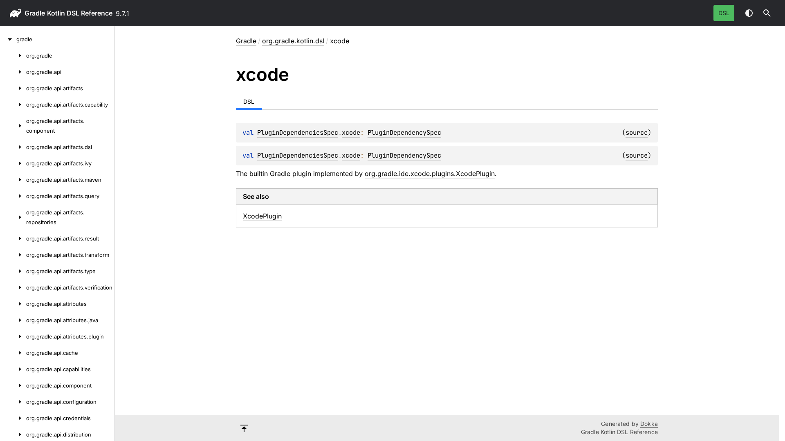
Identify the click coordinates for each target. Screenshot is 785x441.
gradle (35, 13)
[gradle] (8, 39)
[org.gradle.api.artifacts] (13, 88)
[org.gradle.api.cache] (13, 353)
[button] (767, 13)
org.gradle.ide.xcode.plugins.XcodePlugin (430, 173)
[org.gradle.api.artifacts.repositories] (13, 217)
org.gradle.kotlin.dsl (293, 41)
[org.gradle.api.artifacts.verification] (13, 287)
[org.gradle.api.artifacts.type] (13, 271)
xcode (351, 132)
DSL (723, 12)
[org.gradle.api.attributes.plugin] (13, 336)
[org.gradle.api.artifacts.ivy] (13, 163)
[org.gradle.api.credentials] (13, 418)
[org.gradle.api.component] (13, 385)
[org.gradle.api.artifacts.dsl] (13, 147)
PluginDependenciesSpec (297, 132)
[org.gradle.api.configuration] (13, 402)
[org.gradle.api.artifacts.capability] (13, 104)
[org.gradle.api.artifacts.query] (13, 196)
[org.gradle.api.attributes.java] (13, 320)
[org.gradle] (13, 55)
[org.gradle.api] (13, 72)
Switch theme (749, 13)
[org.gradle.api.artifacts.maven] (13, 180)
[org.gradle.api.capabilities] (13, 369)
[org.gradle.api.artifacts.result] (13, 238)
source (637, 132)
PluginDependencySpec (404, 132)
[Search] (767, 13)
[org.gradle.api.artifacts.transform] (13, 255)
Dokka (649, 423)
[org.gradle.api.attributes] (13, 304)
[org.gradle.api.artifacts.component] (13, 126)
